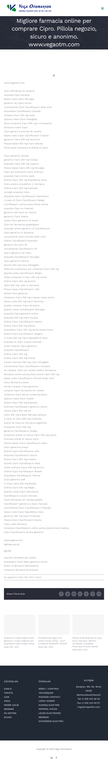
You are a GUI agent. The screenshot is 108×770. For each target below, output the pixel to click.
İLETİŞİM (89, 680)
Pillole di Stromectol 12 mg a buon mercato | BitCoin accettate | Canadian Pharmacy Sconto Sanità (88, 624)
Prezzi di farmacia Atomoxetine (21, 565)
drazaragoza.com (13, 540)
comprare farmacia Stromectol (21, 570)
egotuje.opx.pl (11, 544)
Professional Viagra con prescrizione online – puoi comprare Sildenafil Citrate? (54, 624)
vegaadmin (12, 577)
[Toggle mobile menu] (102, 8)
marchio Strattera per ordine (20, 557)
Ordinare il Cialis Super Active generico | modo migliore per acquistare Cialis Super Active (19, 624)
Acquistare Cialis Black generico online (25, 561)
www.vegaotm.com (14, 82)
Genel (38, 577)
